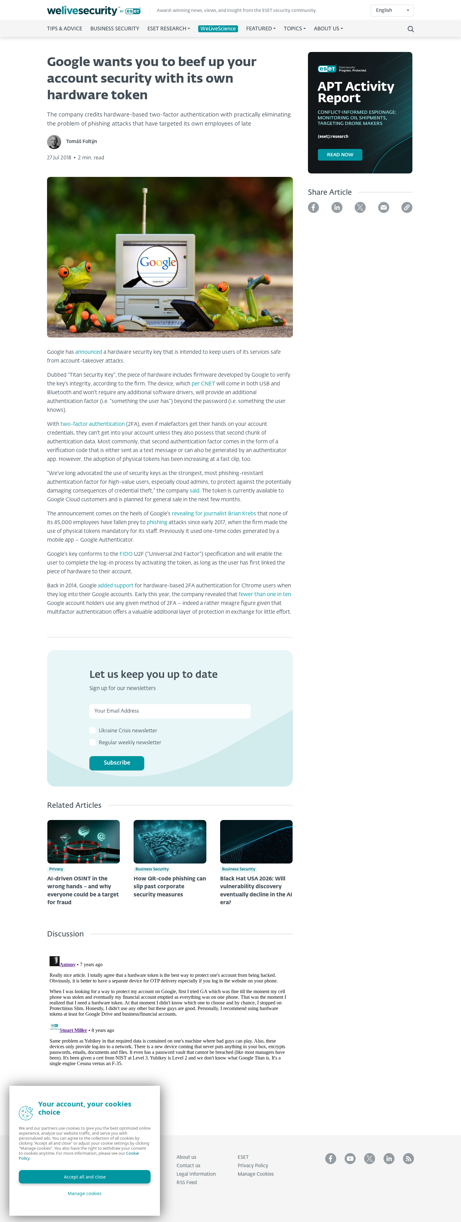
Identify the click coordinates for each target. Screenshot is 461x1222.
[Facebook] (313, 207)
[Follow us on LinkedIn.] (389, 1158)
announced (88, 352)
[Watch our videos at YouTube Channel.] (350, 1158)
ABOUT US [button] (326, 29)
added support (116, 586)
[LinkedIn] (336, 207)
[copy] (406, 207)
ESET (243, 1157)
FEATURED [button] (259, 29)
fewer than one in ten (265, 594)
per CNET (203, 384)
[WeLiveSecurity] (98, 11)
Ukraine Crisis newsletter (128, 731)
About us (186, 1157)
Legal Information (196, 1174)
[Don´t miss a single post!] (408, 1158)
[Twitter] (360, 207)
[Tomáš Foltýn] (56, 142)
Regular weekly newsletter (130, 742)
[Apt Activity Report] (360, 116)
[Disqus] (170, 1032)
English (384, 10)
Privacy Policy (253, 1165)
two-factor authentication (93, 424)
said (194, 491)
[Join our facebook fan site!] (330, 1158)
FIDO (126, 554)
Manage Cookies (256, 1174)
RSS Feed (187, 1182)
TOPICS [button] (293, 29)
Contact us (188, 1165)
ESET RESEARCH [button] (166, 29)
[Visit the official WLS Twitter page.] (369, 1158)
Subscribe (117, 763)
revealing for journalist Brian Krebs (214, 514)
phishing (157, 522)
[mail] (383, 207)
